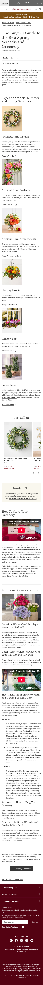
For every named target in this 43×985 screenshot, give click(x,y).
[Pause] (41, 3)
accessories (10, 810)
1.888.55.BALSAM (14, 949)
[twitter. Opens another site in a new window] (21, 940)
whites (22, 665)
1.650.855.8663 (30, 949)
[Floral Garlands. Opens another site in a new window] (12, 172)
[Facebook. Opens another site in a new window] (16, 940)
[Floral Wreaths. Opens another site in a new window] (12, 118)
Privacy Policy (18, 917)
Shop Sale (35, 17)
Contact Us (21, 952)
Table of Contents (11, 58)
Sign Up (35, 922)
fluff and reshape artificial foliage (22, 498)
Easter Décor (7, 400)
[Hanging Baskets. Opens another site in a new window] (12, 272)
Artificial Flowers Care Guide (16, 576)
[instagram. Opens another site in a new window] (11, 940)
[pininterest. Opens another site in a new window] (31, 940)
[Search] (7, 9)
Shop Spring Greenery (22, 869)
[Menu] (3, 9)
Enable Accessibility (4, 2)
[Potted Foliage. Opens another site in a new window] (12, 367)
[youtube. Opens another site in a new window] (26, 940)
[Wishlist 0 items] (36, 9)
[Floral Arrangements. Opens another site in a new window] (12, 220)
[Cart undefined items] (40, 9)
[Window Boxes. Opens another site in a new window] (12, 320)
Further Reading (10, 63)
